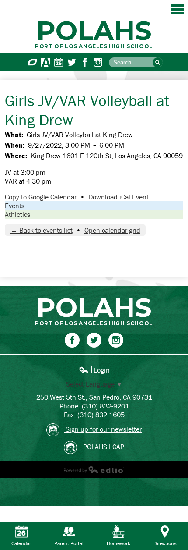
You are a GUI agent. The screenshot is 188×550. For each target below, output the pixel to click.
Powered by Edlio (94, 469)
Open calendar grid (112, 230)
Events (14, 205)
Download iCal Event (118, 196)
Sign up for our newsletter (103, 429)
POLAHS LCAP (102, 446)
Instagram (98, 62)
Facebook (84, 62)
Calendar (58, 62)
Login (94, 369)
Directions (165, 543)
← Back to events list (41, 230)
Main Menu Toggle (177, 9)
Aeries (45, 62)
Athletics (17, 214)
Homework (118, 543)
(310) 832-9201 (105, 405)
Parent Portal (69, 543)
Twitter (71, 62)
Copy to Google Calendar (41, 196)
